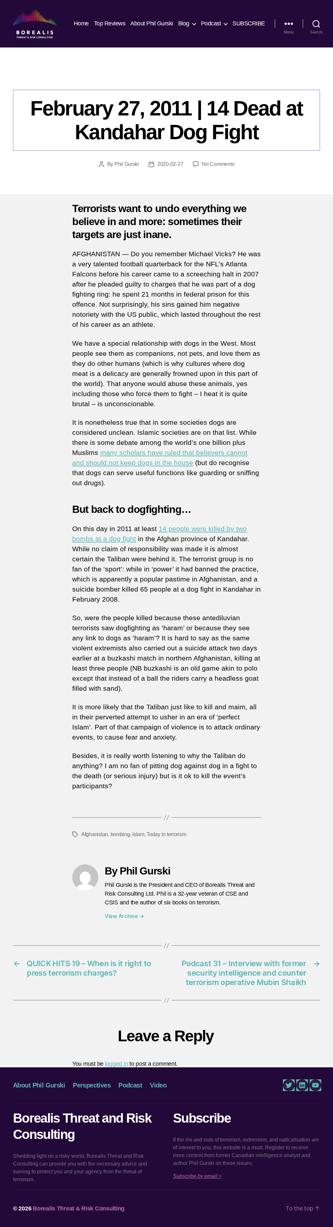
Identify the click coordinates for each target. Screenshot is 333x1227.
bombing (120, 834)
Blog (183, 23)
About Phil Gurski (151, 23)
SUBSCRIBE (249, 23)
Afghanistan (94, 834)
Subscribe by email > (197, 1176)
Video (158, 1085)
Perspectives (166, 76)
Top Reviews (110, 23)
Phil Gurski (126, 164)
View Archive (124, 916)
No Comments (218, 164)
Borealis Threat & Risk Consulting (79, 1208)
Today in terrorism (166, 834)
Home (81, 23)
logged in (116, 1063)
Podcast (211, 23)
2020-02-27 (170, 164)
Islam (138, 834)
